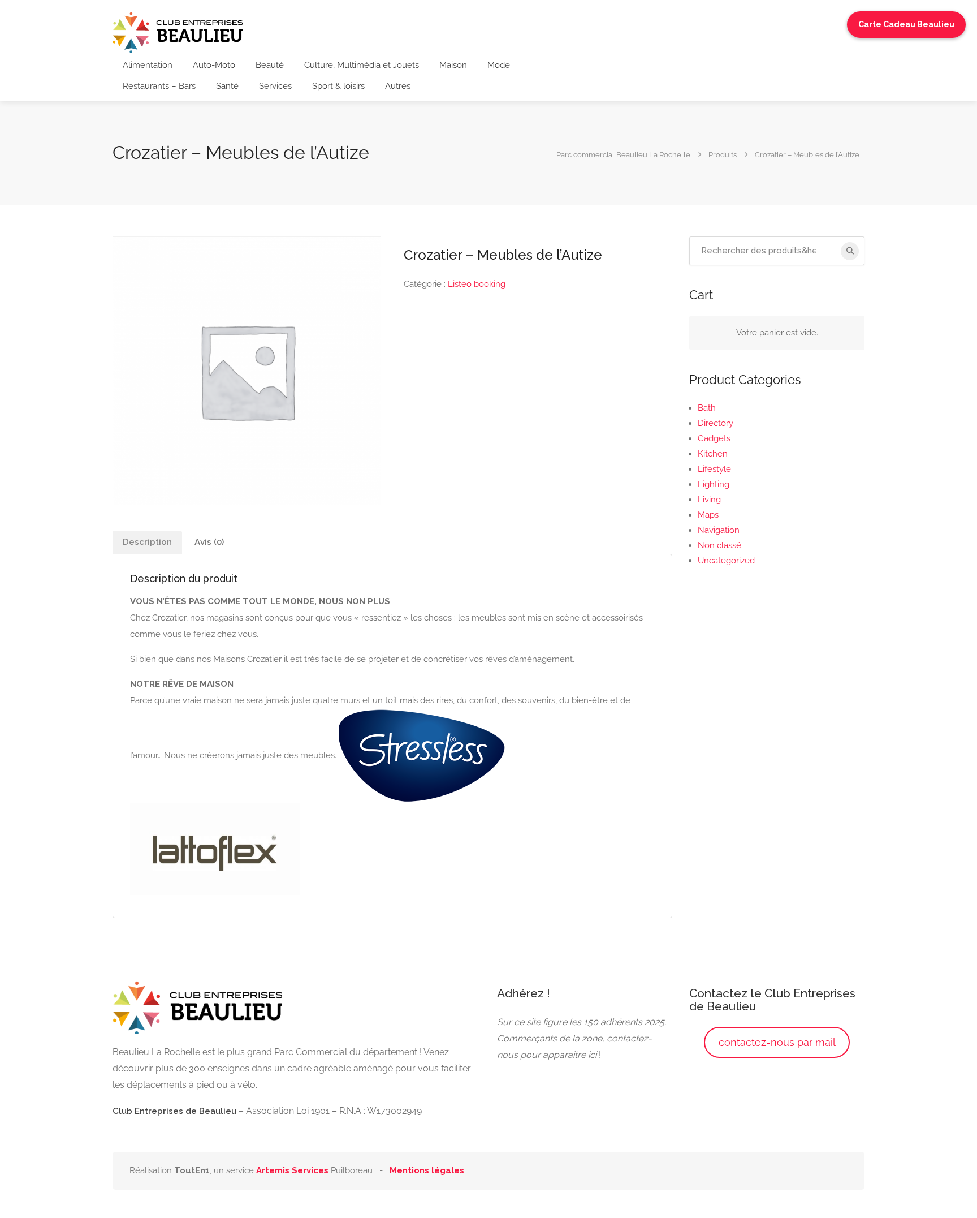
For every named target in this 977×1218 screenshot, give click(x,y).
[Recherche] (850, 251)
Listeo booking (476, 284)
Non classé (719, 545)
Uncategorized (726, 561)
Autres (397, 86)
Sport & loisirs (338, 86)
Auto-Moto (214, 65)
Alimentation (147, 65)
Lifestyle (714, 469)
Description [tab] (147, 542)
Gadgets (714, 438)
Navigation (719, 530)
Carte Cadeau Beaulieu (906, 24)
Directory (715, 423)
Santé (227, 86)
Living (709, 499)
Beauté (270, 65)
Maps (708, 515)
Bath (707, 408)
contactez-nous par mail (777, 1042)
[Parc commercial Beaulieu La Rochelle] (178, 31)
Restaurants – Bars (159, 86)
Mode (498, 65)
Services (275, 86)
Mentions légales (427, 1170)
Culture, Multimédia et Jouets (361, 65)
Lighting (713, 484)
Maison (453, 65)
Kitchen (713, 454)
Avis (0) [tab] (209, 542)
